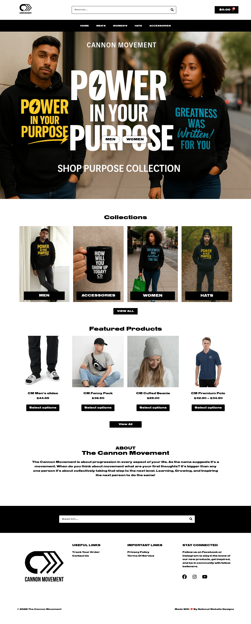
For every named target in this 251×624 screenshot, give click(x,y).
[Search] (172, 10)
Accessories (160, 26)
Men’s (101, 26)
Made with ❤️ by (186, 609)
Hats (138, 26)
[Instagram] (194, 576)
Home (84, 26)
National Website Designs (216, 609)
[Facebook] (184, 576)
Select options (42, 408)
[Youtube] (204, 576)
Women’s (120, 26)
